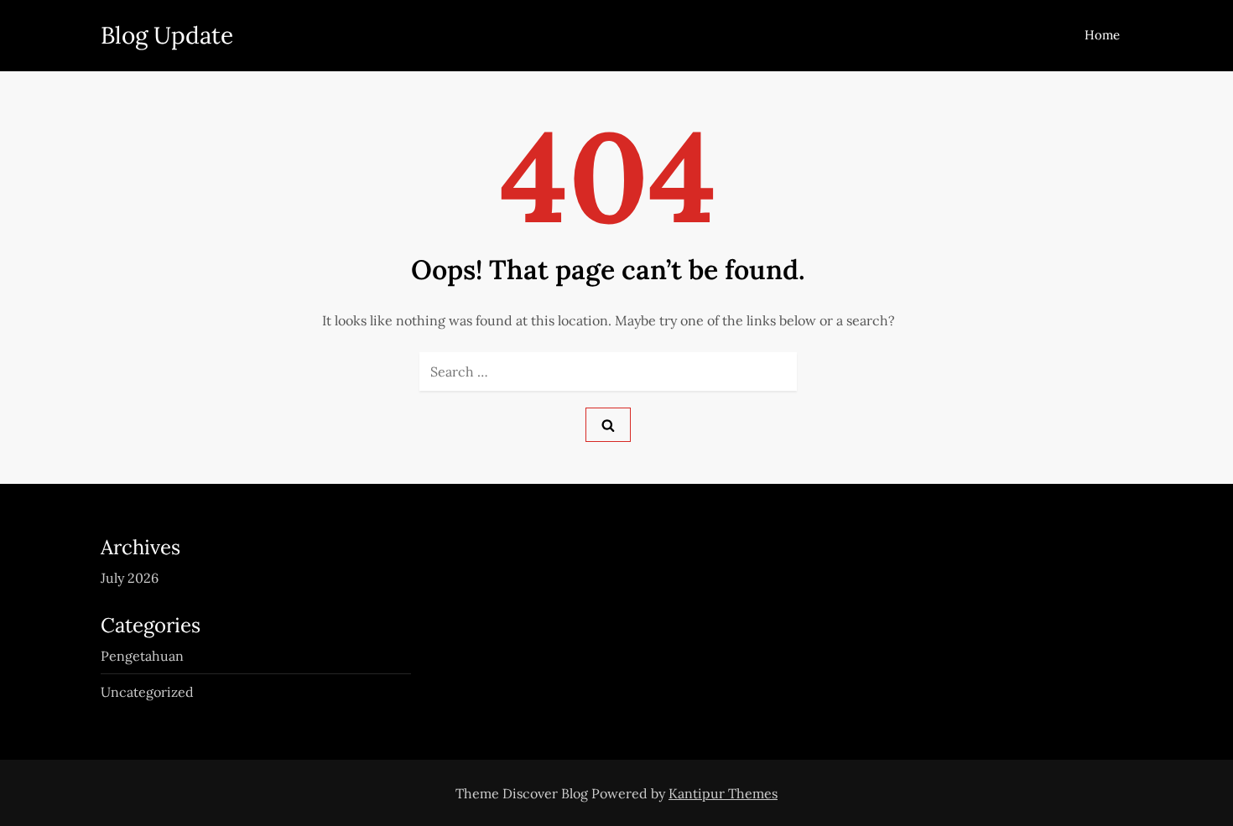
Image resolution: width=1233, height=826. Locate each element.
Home (1102, 35)
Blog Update (167, 35)
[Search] (608, 425)
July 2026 (130, 577)
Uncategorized (147, 691)
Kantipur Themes (723, 793)
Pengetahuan (142, 655)
